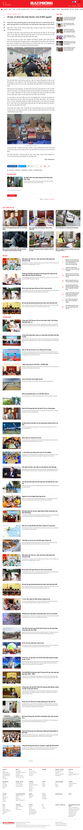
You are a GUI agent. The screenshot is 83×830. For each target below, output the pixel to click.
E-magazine (74, 6)
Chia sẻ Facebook (12, 166)
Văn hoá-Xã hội (18, 809)
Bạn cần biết (71, 816)
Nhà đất (4, 783)
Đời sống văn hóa (19, 783)
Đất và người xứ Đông (20, 794)
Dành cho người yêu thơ (33, 784)
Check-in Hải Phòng (32, 810)
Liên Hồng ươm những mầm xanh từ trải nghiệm (37, 452)
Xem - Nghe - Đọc (19, 786)
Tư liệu (43, 786)
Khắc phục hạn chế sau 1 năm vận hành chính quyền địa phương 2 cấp (38, 259)
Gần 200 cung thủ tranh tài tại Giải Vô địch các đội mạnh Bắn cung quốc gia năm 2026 (40, 629)
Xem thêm (31, 761)
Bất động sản (39, 9)
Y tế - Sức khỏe (31, 771)
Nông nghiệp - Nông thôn (20, 772)
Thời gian (46, 199)
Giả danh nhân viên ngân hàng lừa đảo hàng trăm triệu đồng (38, 178)
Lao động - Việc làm (32, 772)
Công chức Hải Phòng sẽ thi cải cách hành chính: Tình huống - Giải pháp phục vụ (40, 321)
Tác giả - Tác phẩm (19, 784)
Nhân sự (4, 777)
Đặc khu (56, 786)
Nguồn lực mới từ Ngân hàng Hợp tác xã (33, 496)
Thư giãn (30, 789)
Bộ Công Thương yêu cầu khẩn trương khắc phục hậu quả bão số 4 (40, 717)
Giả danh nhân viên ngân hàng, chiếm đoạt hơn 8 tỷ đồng (69, 24)
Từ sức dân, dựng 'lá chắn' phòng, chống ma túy (36, 599)
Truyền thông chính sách (73, 810)
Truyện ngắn (31, 783)
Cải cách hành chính (6, 775)
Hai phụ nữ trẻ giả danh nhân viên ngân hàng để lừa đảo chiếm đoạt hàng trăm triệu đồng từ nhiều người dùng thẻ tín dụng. (38, 182)
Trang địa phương (65, 9)
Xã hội (14, 9)
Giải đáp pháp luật (72, 815)
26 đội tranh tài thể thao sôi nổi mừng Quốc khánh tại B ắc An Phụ (40, 424)
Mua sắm (4, 798)
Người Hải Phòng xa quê (20, 800)
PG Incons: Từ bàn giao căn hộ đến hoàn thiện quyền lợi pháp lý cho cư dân (40, 658)
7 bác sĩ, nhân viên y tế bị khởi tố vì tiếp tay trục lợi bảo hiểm (70, 37)
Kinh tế (10, 9)
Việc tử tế (30, 775)
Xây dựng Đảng (5, 772)
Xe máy (43, 807)
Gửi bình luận (12, 195)
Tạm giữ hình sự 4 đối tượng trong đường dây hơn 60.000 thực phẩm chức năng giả (69, 18)
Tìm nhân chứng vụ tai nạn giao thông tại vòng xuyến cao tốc (72, 307)
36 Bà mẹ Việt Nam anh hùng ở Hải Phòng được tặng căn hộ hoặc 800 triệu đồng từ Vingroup (39, 274)
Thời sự (30, 807)
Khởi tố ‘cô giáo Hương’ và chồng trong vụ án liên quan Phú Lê (67, 249)
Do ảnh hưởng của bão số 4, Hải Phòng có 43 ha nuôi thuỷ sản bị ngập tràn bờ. (37, 381)
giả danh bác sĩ (24, 170)
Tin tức (19, 14)
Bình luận (44, 784)
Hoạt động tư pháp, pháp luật (74, 809)
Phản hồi (30, 797)
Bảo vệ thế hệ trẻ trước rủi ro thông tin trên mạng (36, 350)
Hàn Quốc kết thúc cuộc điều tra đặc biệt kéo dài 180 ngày (39, 467)
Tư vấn (70, 775)
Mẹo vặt (4, 801)
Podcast (78, 6)
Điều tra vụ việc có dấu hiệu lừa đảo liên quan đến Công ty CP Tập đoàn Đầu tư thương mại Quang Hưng (72, 262)
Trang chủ (9, 14)
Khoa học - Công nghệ (59, 774)
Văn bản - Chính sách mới (73, 807)
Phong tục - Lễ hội (19, 795)
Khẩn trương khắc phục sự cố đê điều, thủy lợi (35, 394)
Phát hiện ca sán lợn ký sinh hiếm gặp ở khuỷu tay (36, 540)
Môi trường (31, 774)
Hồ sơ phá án (71, 772)
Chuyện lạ (44, 797)
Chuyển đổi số (57, 775)
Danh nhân (18, 798)
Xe (42, 804)
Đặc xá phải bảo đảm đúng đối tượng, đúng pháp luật (40, 228)
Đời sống (77, 9)
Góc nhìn (18, 9)
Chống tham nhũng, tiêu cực (74, 774)
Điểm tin (30, 806)
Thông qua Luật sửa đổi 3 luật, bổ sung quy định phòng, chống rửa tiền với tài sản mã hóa (40, 687)
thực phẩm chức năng (38, 170)
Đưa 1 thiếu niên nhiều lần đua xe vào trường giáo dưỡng (72, 301)
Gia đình (4, 795)
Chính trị (6, 9)
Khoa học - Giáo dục (25, 9)
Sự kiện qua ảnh (58, 794)
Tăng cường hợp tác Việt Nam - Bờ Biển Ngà (35, 364)
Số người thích (51, 199)
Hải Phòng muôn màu (7, 810)
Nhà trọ (4, 787)
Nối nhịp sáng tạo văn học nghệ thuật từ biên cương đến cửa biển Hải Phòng (39, 512)
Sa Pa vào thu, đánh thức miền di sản (33, 643)
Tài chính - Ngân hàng (20, 777)
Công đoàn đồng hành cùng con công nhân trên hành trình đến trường (40, 336)
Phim (3, 813)
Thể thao (72, 9)
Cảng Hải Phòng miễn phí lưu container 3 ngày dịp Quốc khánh (40, 745)
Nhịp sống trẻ (5, 797)
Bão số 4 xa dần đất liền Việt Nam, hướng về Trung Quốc (38, 525)
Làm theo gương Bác (6, 774)
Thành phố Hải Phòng (72, 783)
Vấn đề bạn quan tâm (72, 813)
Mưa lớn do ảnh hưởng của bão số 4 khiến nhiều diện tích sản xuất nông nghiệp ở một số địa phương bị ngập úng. (40, 486)
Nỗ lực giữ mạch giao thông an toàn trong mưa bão (37, 288)
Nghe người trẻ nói (32, 813)
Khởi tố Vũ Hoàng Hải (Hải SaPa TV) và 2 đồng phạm (15, 228)
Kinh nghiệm (44, 798)
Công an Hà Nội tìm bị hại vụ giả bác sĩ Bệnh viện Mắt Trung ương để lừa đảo (69, 49)
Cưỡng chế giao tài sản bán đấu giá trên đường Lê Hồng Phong (72, 275)
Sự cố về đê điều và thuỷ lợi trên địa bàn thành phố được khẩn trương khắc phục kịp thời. (39, 395)
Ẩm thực (4, 800)
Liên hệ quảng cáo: (58, 825)
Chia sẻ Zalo (22, 166)
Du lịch (43, 794)
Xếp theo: (42, 199)
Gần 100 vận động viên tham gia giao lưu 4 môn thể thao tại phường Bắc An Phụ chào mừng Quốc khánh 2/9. (39, 427)
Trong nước (71, 784)
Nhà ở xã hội (5, 786)
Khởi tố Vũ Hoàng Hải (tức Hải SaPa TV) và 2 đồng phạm (38, 408)
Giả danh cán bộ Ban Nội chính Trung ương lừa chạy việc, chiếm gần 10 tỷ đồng (69, 30)
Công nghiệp (18, 771)
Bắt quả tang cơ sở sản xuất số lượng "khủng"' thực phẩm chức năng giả (70, 43)
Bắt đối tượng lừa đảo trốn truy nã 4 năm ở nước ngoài (72, 281)
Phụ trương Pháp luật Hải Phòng (74, 805)
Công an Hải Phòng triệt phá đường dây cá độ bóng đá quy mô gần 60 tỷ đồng (72, 294)
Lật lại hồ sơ (5, 812)
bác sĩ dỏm (11, 170)
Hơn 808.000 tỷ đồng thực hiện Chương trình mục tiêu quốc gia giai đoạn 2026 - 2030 (40, 673)
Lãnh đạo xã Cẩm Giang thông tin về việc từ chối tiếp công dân (72, 269)
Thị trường (18, 774)
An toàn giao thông (32, 812)
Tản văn (30, 786)
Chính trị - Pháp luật (19, 806)
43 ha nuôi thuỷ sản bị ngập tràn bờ (32, 379)
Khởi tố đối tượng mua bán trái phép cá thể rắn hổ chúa (41, 249)
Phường (56, 784)
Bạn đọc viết (31, 795)
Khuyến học (57, 772)
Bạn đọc (30, 794)
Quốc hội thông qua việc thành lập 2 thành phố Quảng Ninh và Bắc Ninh (40, 731)
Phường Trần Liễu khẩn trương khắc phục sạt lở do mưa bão (39, 613)
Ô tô (43, 806)
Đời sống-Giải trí (32, 809)
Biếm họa (30, 790)
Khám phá (44, 795)
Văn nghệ (53, 9)
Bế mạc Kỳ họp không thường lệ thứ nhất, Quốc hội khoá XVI (39, 303)
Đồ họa (70, 794)
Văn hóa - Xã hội (6, 809)
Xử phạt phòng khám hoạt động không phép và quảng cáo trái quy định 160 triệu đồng (72, 287)
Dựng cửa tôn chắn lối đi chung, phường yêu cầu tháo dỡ (38, 701)
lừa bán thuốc (17, 170)
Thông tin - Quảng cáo (60, 804)
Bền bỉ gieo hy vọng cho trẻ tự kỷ (31, 438)
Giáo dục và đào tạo (59, 771)
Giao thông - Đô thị (19, 775)
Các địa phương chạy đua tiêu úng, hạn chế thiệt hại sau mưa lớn (40, 482)
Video (69, 6)
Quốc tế (58, 9)
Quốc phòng (5, 778)
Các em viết (31, 787)
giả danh (30, 170)
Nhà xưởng (5, 784)
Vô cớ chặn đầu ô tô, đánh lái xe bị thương (67, 227)
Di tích (17, 797)
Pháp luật (33, 9)
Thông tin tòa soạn (58, 822)
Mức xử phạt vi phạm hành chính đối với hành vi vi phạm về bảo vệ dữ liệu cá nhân (14, 249)
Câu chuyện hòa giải (72, 812)
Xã (55, 783)
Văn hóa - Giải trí (46, 9)
